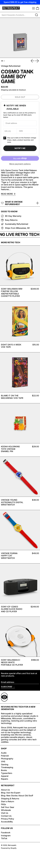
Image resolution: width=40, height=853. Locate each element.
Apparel (4, 776)
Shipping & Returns (10, 798)
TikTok (4, 838)
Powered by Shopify (8, 848)
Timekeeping (7, 767)
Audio (4, 753)
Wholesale (6, 810)
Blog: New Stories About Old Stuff (17, 795)
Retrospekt (12, 845)
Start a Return (7, 801)
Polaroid (5, 756)
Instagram (6, 835)
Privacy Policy (7, 819)
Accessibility (7, 821)
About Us (5, 790)
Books (4, 770)
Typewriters (6, 773)
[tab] (2, 60)
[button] (37, 8)
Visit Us (4, 813)
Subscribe (6, 687)
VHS (3, 761)
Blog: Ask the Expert (10, 793)
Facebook (5, 832)
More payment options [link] (20, 164)
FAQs (3, 804)
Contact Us (6, 816)
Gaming (4, 764)
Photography (7, 758)
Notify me (20, 148)
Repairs (4, 779)
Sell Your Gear (7, 807)
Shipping (4, 90)
